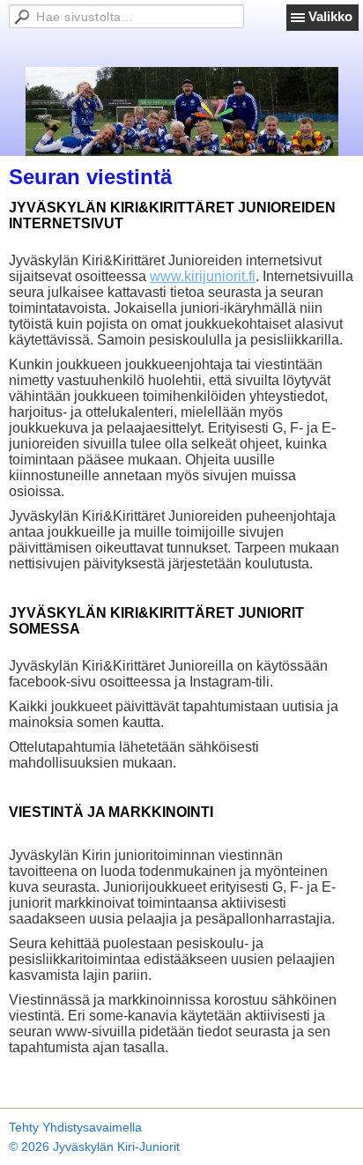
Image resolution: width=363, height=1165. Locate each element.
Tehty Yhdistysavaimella (75, 1127)
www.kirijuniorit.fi (203, 276)
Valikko (330, 16)
